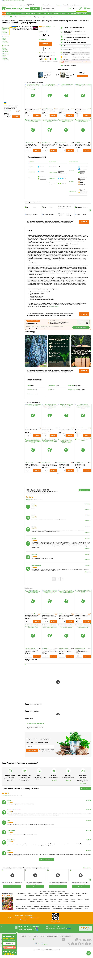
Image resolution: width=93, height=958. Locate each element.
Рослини (79, 13)
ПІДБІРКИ (4, 13)
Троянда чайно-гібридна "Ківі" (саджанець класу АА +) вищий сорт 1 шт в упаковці (49, 465)
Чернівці (86, 899)
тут (48, 492)
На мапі (69, 928)
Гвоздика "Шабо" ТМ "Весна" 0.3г (32, 430)
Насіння (23, 13)
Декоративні (62, 13)
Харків (35, 893)
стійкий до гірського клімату (82, 172)
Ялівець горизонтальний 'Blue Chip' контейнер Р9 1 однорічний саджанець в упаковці (66, 616)
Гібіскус (53, 10)
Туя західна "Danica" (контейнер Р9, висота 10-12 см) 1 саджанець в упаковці (66, 145)
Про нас (23, 906)
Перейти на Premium (81, 327)
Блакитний (42, 171)
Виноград (33, 13)
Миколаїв (31, 895)
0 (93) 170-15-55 (31, 928)
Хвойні (67, 13)
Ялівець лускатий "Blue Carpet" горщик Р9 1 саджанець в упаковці (82, 616)
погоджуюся (45, 749)
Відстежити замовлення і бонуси (82, 5)
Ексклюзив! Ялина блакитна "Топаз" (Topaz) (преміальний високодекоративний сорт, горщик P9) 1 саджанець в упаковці (32, 110)
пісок (81, 182)
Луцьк (25, 895)
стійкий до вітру (83, 169)
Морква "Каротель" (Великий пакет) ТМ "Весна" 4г (66, 430)
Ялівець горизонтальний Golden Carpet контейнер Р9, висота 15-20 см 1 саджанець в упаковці (49, 616)
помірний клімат (83, 167)
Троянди (28, 13)
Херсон (66, 893)
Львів (72, 893)
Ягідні (48, 13)
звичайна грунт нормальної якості (83, 179)
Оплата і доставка (68, 5)
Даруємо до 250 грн (83, 906)
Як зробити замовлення (66, 936)
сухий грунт (82, 184)
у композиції (42, 176)
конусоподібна (77, 385)
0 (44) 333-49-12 (22, 928)
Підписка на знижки (71, 906)
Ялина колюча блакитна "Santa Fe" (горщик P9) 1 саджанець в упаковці (82, 145)
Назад (5, 17)
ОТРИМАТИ (9, 947)
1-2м (59, 166)
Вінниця (78, 893)
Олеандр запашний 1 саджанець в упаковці (80, 465)
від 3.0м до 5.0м (81, 389)
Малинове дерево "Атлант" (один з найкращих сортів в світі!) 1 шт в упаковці (82, 430)
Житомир (79, 895)
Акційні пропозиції (7, 5)
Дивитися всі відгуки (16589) (46, 859)
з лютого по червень (62, 173)
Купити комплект (82, 76)
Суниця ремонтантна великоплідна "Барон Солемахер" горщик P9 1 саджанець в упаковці (65, 465)
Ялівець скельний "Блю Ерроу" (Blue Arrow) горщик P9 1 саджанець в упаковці (32, 650)
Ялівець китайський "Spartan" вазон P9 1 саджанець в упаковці (32, 616)
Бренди (86, 908)
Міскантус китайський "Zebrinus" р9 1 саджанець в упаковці (49, 110)
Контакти (29, 906)
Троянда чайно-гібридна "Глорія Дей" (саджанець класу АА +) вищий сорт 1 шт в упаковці (49, 430)
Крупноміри (73, 13)
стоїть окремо (43, 179)
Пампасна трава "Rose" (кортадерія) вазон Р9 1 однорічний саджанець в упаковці (31, 145)
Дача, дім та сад (88, 13)
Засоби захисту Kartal (21, 908)
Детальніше (46, 328)
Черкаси (60, 893)
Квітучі (57, 13)
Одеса (41, 893)
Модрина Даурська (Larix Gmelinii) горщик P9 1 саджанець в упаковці (81, 110)
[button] (82, 61)
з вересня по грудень (61, 171)
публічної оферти (54, 306)
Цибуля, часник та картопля (16, 13)
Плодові (44, 13)
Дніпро (46, 893)
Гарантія (36, 906)
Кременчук (40, 901)
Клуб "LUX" (61, 906)
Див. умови (53, 780)
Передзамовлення (57, 908)
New (8, 13)
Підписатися (32, 750)
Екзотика (52, 13)
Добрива (84, 13)
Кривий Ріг (85, 893)
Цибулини (38, 13)
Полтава (45, 895)
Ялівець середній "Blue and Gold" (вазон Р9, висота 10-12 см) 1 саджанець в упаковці (66, 650)
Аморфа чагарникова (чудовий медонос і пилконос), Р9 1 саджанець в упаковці (49, 145)
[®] (12, 10)
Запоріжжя (53, 893)
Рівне (51, 895)
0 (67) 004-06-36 (31, 930)
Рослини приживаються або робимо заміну (74, 34)
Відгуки (54, 906)
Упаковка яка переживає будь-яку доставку (75, 42)
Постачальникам (68, 908)
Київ (29, 893)
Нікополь (38, 895)
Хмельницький (64, 895)
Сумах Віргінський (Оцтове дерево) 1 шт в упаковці (65, 110)
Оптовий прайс (78, 908)
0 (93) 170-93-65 (30, 5)
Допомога (32, 908)
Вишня (49, 10)
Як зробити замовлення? (43, 908)
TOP (10, 13)
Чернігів (72, 895)
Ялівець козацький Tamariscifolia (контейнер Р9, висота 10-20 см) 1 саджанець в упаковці (82, 650)
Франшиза (59, 5)
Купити (45, 44)
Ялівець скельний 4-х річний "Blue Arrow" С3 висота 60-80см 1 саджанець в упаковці (49, 650)
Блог (17, 906)
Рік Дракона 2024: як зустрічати (35, 723)
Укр (74, 8)
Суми (56, 895)
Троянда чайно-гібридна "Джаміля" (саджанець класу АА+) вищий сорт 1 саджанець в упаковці (32, 465)
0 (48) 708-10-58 (22, 930)
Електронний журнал (52, 936)
